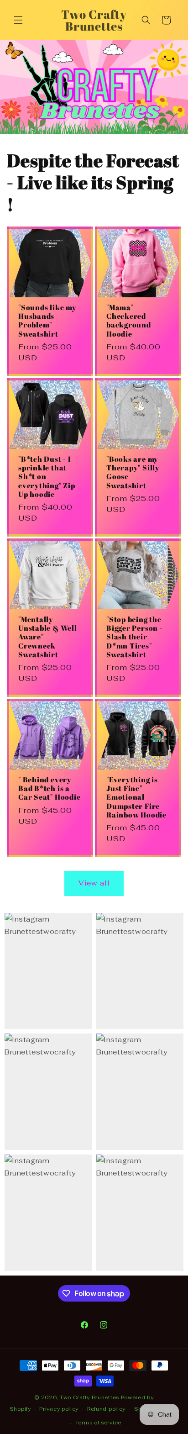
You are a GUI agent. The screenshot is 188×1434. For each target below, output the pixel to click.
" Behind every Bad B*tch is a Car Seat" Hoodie (49, 788)
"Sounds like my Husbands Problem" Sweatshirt (47, 320)
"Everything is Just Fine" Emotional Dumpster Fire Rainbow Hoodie (136, 797)
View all (94, 883)
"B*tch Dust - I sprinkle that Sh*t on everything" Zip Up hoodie (46, 477)
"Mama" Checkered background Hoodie (128, 320)
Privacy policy (58, 1409)
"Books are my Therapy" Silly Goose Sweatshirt (133, 472)
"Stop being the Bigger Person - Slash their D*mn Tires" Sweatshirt (134, 637)
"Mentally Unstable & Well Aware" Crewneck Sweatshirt (47, 637)
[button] (18, 20)
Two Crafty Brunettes (90, 1397)
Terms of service (98, 1422)
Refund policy (106, 1409)
